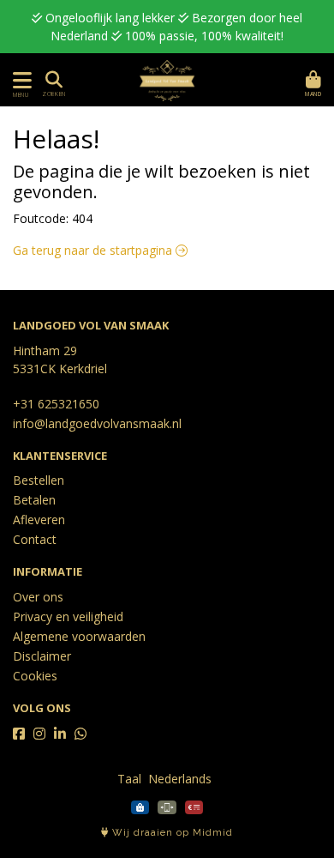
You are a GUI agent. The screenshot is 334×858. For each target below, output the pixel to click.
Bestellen (38, 480)
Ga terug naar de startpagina (94, 250)
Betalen (34, 500)
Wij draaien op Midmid (171, 832)
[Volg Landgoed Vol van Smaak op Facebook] (19, 733)
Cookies (35, 676)
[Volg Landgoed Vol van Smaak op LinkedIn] (60, 733)
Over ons (38, 597)
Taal (129, 778)
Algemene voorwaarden (79, 636)
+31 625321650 (56, 404)
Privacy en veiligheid (68, 616)
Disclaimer (42, 656)
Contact (35, 539)
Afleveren (39, 519)
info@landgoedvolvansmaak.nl (97, 423)
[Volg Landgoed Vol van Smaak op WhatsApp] (80, 733)
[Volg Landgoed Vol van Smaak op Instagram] (39, 733)
